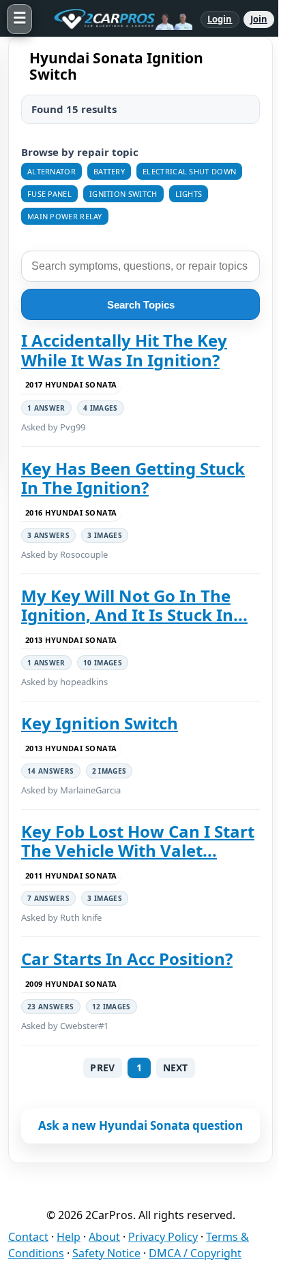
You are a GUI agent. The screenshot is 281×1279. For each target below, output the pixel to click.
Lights (189, 194)
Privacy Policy (163, 1236)
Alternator (51, 171)
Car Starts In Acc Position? (127, 958)
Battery (109, 171)
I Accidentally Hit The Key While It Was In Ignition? (124, 350)
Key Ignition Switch (99, 723)
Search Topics (141, 305)
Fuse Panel (49, 194)
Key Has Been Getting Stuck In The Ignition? (133, 478)
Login (220, 19)
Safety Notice (106, 1253)
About (104, 1236)
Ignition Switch (123, 194)
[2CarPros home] (116, 19)
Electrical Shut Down (189, 171)
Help (68, 1236)
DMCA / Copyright (195, 1253)
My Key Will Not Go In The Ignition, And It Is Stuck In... (134, 605)
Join (258, 19)
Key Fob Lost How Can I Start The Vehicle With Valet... (137, 841)
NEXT (175, 1067)
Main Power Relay (64, 216)
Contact (28, 1236)
